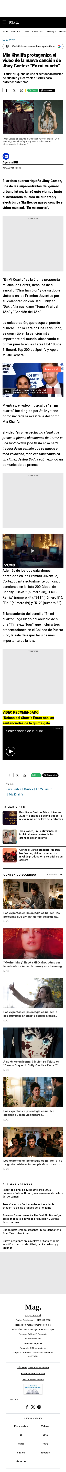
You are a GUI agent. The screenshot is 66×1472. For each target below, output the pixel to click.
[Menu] (6, 22)
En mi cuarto (44, 789)
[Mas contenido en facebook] (27, 1407)
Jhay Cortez (13, 789)
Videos (45, 1426)
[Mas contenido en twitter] (33, 1407)
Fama (21, 1443)
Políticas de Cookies (33, 1379)
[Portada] (33, 1313)
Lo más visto (14, 807)
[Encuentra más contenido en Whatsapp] (21, 90)
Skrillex (28, 789)
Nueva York (37, 32)
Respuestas (21, 1426)
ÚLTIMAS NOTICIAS (18, 1184)
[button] (10, 751)
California (15, 32)
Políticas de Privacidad (33, 1373)
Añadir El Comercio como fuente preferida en (33, 46)
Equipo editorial (33, 1315)
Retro (45, 1443)
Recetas (45, 1452)
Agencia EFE (10, 162)
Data (45, 1435)
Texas (26, 32)
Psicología (51, 32)
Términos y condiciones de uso (33, 1367)
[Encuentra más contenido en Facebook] (6, 90)
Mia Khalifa (16, 794)
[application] (33, 743)
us (20, 1435)
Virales (21, 1452)
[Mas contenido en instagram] (39, 1407)
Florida (5, 32)
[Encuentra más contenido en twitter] (14, 90)
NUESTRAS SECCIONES (33, 1418)
